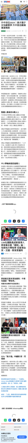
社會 (2, 253)
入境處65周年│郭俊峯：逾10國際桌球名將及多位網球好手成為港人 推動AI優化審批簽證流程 (14, 389)
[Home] (7, 1)
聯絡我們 (3, 427)
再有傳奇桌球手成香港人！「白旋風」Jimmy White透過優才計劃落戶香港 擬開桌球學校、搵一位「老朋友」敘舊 (13, 381)
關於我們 (3, 429)
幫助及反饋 (16, 429)
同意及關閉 (21, 437)
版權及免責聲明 (17, 427)
